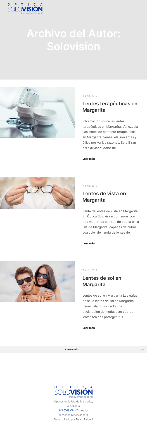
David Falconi (84, 419)
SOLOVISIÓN (66, 410)
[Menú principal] (134, 8)
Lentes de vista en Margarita (104, 196)
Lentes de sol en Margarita (101, 281)
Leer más (88, 158)
